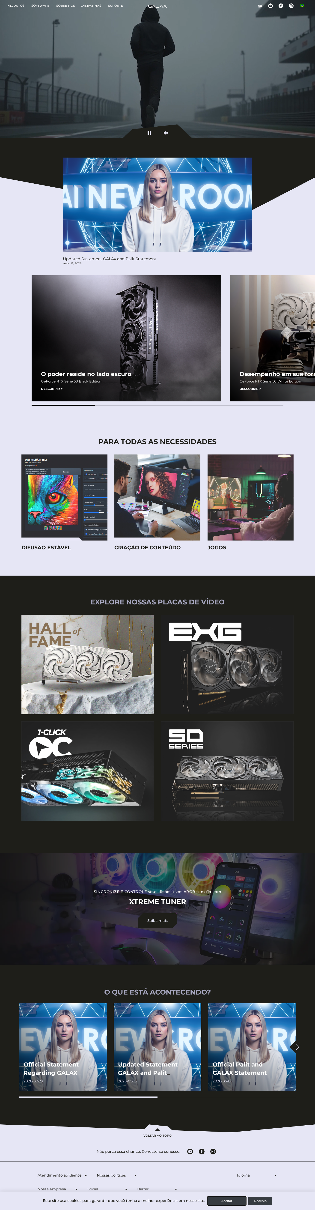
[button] (63, 405)
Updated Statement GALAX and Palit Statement (109, 259)
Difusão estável (46, 547)
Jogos (217, 547)
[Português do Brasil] (302, 5)
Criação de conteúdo (147, 547)
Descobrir (52, 389)
